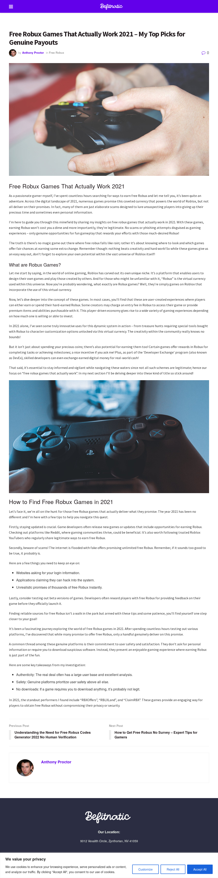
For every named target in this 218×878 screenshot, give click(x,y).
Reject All (173, 869)
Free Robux (56, 53)
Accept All (200, 869)
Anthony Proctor (33, 53)
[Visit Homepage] (112, 6)
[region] (109, 865)
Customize (145, 869)
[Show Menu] (11, 6)
